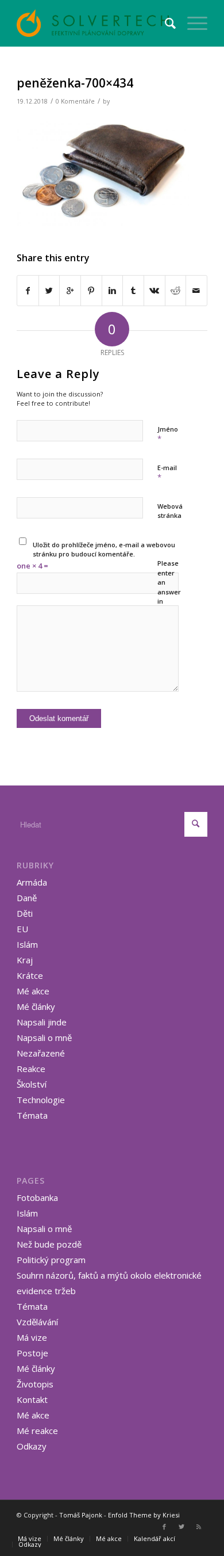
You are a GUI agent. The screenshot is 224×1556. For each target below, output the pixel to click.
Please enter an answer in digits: (169, 587)
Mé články (36, 1006)
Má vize (32, 1337)
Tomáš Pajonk (80, 1515)
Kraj (25, 960)
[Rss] (198, 1526)
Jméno (167, 434)
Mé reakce (37, 1430)
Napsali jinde (42, 1022)
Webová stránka (170, 511)
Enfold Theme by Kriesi (144, 1515)
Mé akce (33, 991)
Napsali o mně (44, 1037)
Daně (27, 897)
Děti (25, 913)
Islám (27, 944)
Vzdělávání (37, 1322)
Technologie (41, 1099)
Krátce (30, 975)
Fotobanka (37, 1197)
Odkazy (32, 1446)
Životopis (35, 1384)
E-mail (167, 473)
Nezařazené (41, 1053)
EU (22, 929)
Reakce (31, 1068)
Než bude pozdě (49, 1244)
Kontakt (32, 1399)
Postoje (32, 1353)
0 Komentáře (75, 101)
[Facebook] (164, 1526)
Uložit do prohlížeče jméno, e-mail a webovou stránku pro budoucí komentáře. (104, 549)
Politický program (51, 1259)
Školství (32, 1084)
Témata (32, 1115)
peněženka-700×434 (75, 83)
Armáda (32, 882)
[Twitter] (181, 1526)
